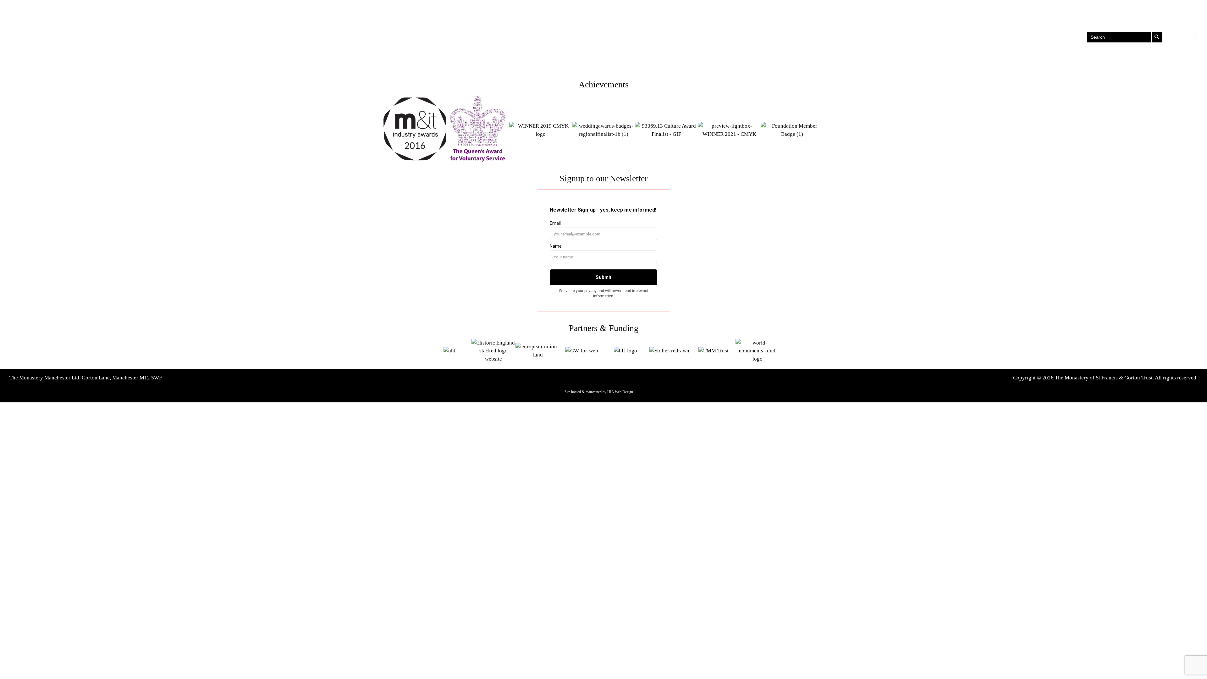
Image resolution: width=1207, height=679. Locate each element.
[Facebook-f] (71, 36)
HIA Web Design (620, 392)
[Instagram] (109, 36)
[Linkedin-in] (96, 36)
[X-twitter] (84, 36)
